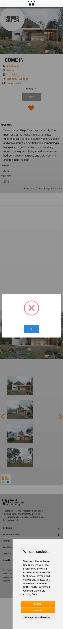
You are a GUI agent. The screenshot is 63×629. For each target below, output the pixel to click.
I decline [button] (37, 610)
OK (31, 329)
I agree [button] (37, 604)
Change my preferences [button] (37, 617)
